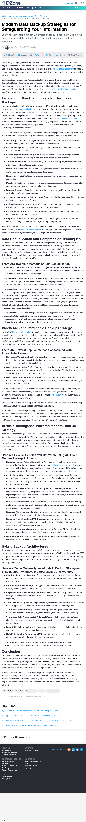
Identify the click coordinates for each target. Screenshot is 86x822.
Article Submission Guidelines (8, 762)
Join (71, 2)
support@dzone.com (32, 768)
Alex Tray (14, 47)
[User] (76, 3)
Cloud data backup (26, 109)
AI (22, 434)
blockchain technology (22, 332)
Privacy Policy (7, 779)
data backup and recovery (62, 69)
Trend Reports (23, 7)
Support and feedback (9, 752)
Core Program (6, 768)
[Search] (82, 2)
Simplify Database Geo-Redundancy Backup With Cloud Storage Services (31, 715)
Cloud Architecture (41, 16)
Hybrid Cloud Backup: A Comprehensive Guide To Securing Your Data (30, 710)
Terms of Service (7, 777)
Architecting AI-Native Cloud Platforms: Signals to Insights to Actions (29, 725)
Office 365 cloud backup (70, 118)
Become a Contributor (9, 766)
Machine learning (60, 465)
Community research (9, 754)
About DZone (6, 750)
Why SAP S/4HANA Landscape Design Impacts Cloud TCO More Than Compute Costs (36, 720)
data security (56, 395)
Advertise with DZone (32, 750)
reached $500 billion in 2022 (63, 89)
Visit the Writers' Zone (9, 770)
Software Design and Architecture (21, 16)
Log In (65, 2)
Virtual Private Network (30, 230)
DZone (4, 16)
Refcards (7, 7)
